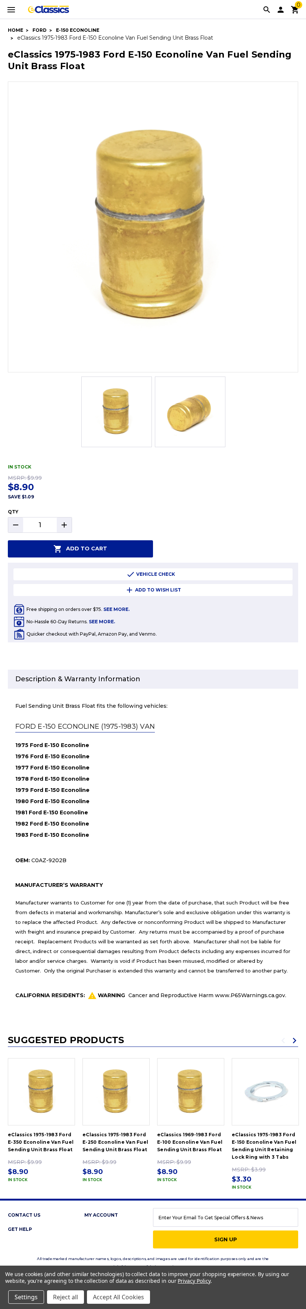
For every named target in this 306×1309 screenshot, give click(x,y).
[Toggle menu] (11, 9)
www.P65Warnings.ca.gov (250, 995)
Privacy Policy (194, 1280)
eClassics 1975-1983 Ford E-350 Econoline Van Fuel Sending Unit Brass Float (41, 1142)
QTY (13, 511)
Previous (283, 1040)
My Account (101, 1215)
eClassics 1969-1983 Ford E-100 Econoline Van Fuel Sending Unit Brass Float (189, 1142)
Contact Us (24, 1215)
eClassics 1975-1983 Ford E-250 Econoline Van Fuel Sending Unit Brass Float (115, 1142)
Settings (26, 1297)
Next (294, 1040)
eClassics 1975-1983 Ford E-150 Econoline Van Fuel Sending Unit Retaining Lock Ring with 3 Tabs (264, 1146)
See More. (116, 609)
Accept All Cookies (118, 1297)
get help (20, 1229)
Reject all (65, 1297)
